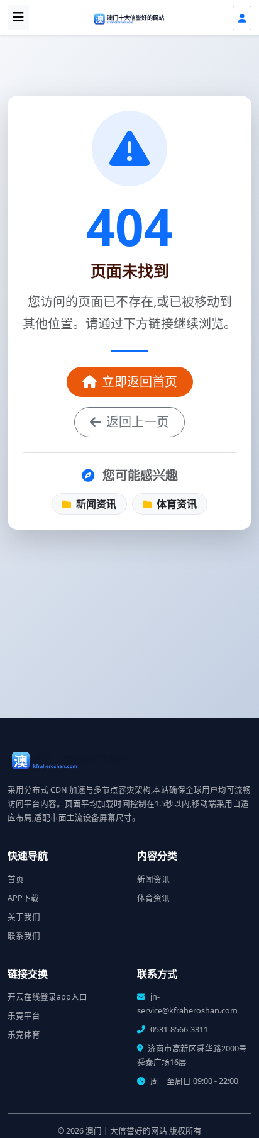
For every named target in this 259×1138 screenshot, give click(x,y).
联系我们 (24, 935)
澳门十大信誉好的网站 (126, 1130)
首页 (16, 879)
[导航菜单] (18, 17)
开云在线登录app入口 (47, 996)
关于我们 (24, 917)
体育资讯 (175, 504)
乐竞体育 (24, 1034)
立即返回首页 (139, 381)
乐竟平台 (24, 1015)
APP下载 (23, 898)
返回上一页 (137, 421)
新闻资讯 (95, 504)
